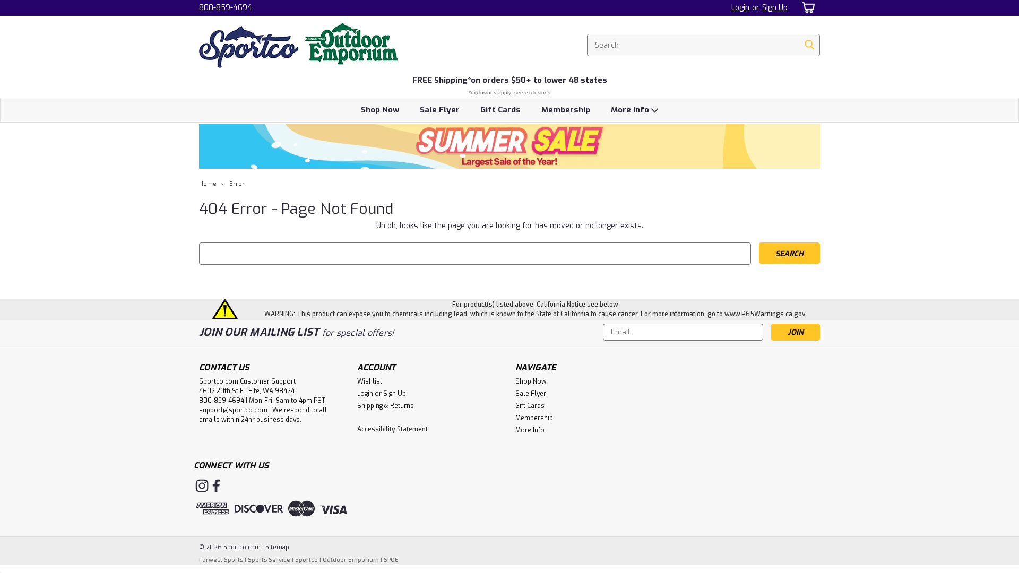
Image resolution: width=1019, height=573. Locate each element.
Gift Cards (500, 110)
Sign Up (775, 8)
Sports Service (269, 560)
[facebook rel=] (216, 485)
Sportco (306, 560)
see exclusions (532, 93)
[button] (509, 146)
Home (208, 184)
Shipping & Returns (385, 406)
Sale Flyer (440, 110)
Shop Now (380, 110)
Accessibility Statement (392, 429)
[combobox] (703, 45)
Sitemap (277, 547)
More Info (631, 110)
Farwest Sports (221, 560)
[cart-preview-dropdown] (806, 8)
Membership (565, 110)
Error (237, 184)
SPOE (391, 560)
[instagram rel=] (202, 485)
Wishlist (369, 381)
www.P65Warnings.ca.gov (764, 314)
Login (740, 8)
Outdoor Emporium (351, 560)
